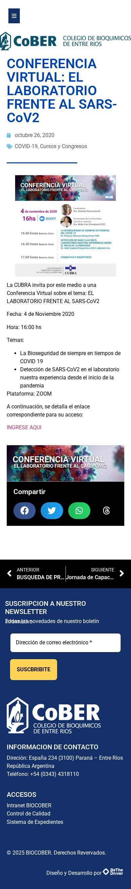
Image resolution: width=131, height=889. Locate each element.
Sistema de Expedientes (35, 822)
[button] (24, 510)
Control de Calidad (28, 813)
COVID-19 (26, 146)
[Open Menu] (14, 15)
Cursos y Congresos (63, 146)
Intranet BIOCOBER (29, 805)
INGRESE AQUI (24, 427)
